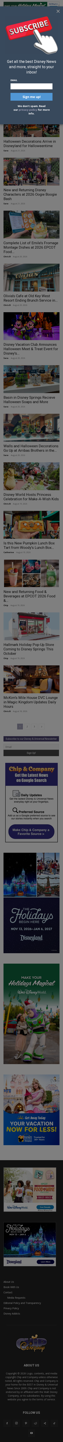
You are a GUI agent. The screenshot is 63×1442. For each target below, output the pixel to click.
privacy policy (28, 109)
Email (13, 80)
